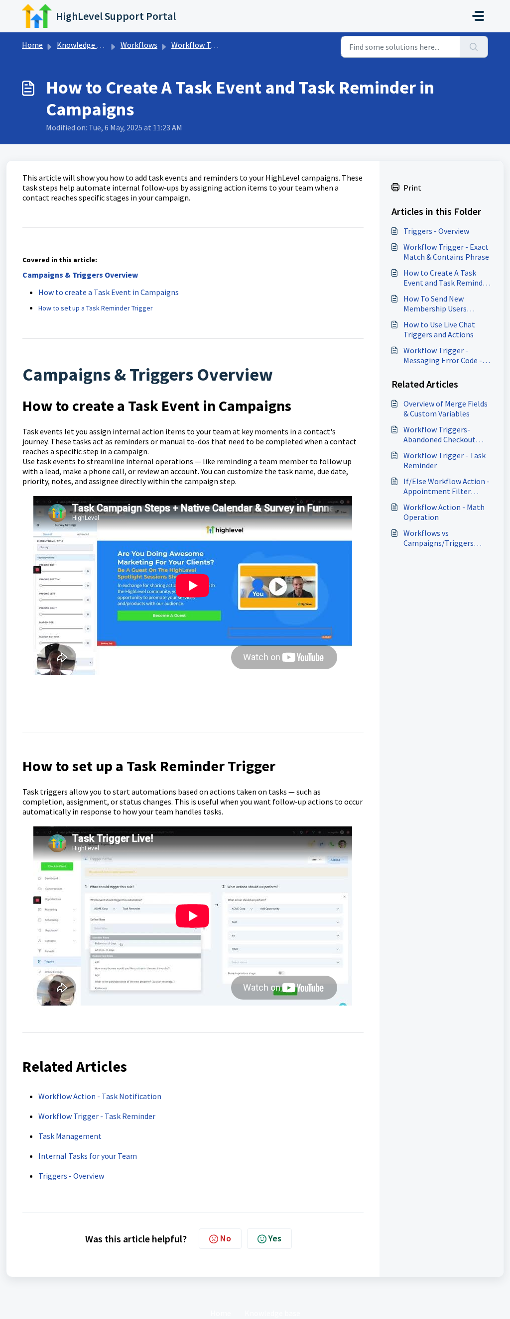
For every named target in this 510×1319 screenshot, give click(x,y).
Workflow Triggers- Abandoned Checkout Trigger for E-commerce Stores (444, 434)
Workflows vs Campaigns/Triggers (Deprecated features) (441, 538)
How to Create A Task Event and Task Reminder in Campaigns (446, 278)
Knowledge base (85, 45)
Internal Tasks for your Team (87, 1156)
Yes (274, 1238)
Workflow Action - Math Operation (444, 512)
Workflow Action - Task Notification (99, 1096)
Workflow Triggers (203, 45)
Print (412, 188)
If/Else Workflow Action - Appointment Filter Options (446, 486)
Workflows (139, 45)
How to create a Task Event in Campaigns (108, 292)
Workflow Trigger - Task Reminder (96, 1116)
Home (32, 45)
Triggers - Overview (71, 1176)
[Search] (474, 47)
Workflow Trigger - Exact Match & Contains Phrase (446, 252)
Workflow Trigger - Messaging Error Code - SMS (442, 355)
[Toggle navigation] (478, 16)
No (225, 1238)
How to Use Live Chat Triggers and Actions (439, 329)
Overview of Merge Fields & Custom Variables (445, 408)
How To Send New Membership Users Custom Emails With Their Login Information (445, 303)
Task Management (70, 1136)
